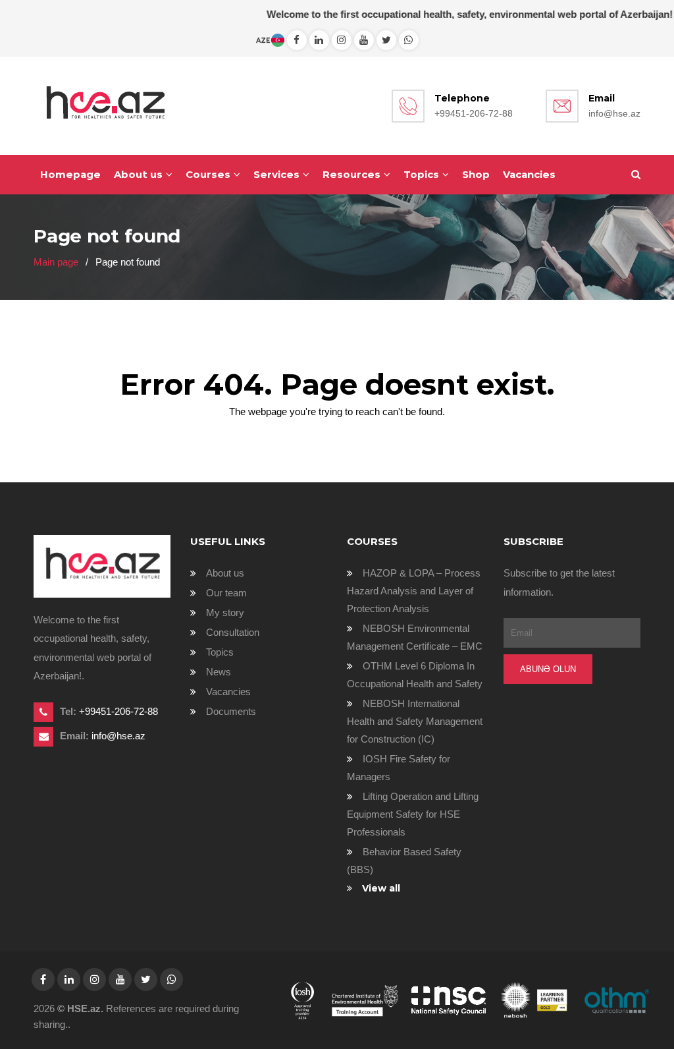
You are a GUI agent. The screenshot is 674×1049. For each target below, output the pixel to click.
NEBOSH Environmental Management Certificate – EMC (414, 637)
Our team (226, 592)
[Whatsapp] (319, 39)
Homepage (70, 174)
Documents (231, 711)
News (218, 671)
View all (381, 888)
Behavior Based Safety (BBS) (404, 860)
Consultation (232, 632)
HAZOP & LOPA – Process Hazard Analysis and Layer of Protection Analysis (413, 590)
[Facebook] (297, 39)
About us (138, 174)
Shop (476, 174)
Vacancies (529, 174)
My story (225, 612)
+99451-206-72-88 (473, 113)
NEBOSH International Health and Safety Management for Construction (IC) (414, 721)
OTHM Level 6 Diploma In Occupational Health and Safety (414, 674)
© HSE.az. (80, 1008)
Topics (421, 174)
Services (276, 174)
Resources (351, 174)
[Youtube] (364, 39)
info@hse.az (614, 113)
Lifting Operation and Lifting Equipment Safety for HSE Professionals (413, 814)
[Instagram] (341, 39)
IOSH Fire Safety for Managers (398, 767)
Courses (208, 174)
